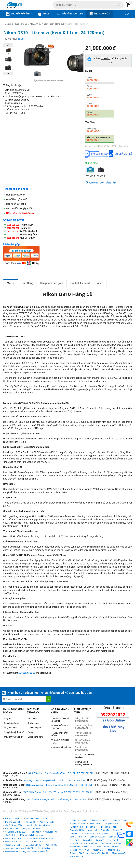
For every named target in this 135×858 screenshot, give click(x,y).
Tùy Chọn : (90, 122)
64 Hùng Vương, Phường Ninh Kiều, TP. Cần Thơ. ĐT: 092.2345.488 (54, 780)
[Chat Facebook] (129, 834)
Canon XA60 (89, 833)
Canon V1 (92, 830)
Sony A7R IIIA (91, 843)
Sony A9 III (87, 840)
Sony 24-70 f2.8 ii (97, 837)
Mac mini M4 (99, 850)
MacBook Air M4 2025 (15, 838)
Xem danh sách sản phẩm (102, 183)
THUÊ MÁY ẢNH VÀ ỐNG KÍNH (60, 719)
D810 (93, 113)
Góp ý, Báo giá (83, 763)
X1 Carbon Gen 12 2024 (15, 832)
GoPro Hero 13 (76, 856)
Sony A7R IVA (76, 843)
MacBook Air (10, 835)
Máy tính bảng (10, 727)
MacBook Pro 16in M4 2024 (17, 842)
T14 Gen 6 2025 (12, 828)
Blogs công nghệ (35, 737)
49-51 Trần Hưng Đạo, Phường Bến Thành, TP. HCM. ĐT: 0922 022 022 (60, 773)
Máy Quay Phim (12, 851)
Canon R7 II (75, 833)
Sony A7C (99, 840)
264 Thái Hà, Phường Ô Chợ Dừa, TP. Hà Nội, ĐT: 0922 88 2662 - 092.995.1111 (58, 792)
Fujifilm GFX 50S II (78, 820)
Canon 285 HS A (77, 830)
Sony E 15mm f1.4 (78, 837)
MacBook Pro (51, 832)
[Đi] (48, 699)
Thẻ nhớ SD (30, 822)
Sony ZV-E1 (114, 837)
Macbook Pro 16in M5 (108, 847)
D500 (93, 78)
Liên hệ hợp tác (35, 727)
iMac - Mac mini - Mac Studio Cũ (19, 848)
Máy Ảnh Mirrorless (31, 828)
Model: (89, 71)
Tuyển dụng (33, 723)
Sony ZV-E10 (113, 840)
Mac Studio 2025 (33, 845)
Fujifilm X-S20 (112, 824)
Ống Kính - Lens (44, 848)
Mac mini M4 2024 (13, 845)
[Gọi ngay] (129, 824)
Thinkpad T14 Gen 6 (79, 853)
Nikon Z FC (120, 843)
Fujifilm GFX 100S (119, 820)
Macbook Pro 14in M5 (79, 850)
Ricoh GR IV (75, 847)
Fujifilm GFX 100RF (98, 820)
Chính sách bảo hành (61, 747)
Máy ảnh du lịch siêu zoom (32, 835)
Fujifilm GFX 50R (77, 824)
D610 (93, 87)
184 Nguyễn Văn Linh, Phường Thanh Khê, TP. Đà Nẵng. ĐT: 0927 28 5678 (58, 785)
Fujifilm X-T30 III (108, 827)
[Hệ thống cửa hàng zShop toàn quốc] (129, 843)
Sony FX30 (103, 833)
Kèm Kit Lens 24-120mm (98, 138)
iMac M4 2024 (40, 842)
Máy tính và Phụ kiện (13, 737)
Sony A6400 (106, 843)
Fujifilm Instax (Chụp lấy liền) (36, 851)
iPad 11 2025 (51, 845)
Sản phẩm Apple (11, 723)
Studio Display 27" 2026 (36, 819)
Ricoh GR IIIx (89, 847)
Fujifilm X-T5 (92, 827)
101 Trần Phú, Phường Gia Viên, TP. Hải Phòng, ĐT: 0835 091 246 (56, 799)
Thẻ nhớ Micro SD (13, 822)
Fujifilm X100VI (95, 824)
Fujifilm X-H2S (76, 827)
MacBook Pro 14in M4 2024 (41, 838)
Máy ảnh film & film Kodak (38, 825)
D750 (93, 104)
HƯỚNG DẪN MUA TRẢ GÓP (59, 727)
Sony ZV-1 (74, 840)
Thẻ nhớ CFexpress (13, 819)
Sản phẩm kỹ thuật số (14, 732)
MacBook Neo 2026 (13, 825)
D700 (93, 96)
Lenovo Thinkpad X (99, 853)
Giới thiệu (32, 718)
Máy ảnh (8, 718)
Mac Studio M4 (115, 850)
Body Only (93, 129)
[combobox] (88, 5)
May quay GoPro (119, 853)
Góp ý (30, 732)
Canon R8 (105, 830)
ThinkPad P (35, 832)
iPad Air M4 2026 (46, 822)
